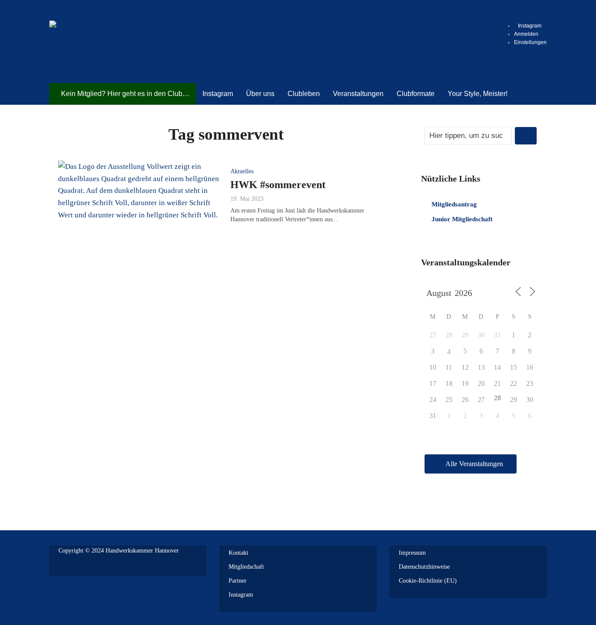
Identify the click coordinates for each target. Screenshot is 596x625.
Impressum (412, 552)
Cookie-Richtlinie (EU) (428, 580)
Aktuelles (241, 171)
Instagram (241, 594)
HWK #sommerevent (277, 184)
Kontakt (238, 552)
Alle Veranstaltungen (474, 463)
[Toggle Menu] (520, 11)
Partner (238, 580)
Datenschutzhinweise (424, 566)
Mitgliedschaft (246, 566)
